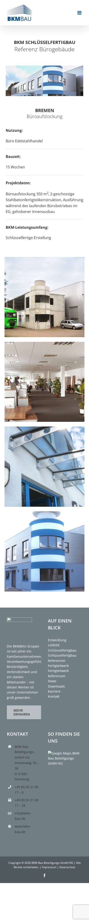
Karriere (54, 691)
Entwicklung (57, 640)
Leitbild (53, 645)
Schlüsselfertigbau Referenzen (62, 658)
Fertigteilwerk (58, 665)
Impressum (49, 867)
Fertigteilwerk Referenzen (58, 673)
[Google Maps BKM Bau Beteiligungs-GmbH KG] (65, 753)
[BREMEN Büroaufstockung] (44, 258)
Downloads (56, 686)
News (52, 681)
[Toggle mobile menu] (79, 12)
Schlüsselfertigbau (62, 650)
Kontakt (54, 696)
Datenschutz (67, 867)
